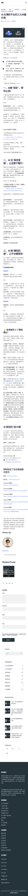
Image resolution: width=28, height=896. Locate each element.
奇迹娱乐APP (4, 813)
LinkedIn (3, 872)
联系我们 (3, 825)
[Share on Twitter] (6, 583)
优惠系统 (3, 838)
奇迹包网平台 (4, 810)
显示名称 (4, 605)
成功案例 (3, 818)
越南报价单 (4, 879)
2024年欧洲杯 (9, 665)
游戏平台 (7, 682)
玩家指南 (7, 686)
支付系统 (3, 840)
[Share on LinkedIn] (12, 583)
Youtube (3, 866)
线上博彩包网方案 (6, 815)
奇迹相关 (7, 676)
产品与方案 (4, 806)
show (17, 83)
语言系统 (3, 843)
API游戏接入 (4, 847)
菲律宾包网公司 (14, 893)
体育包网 (7, 672)
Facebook (4, 862)
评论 (3, 593)
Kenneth (5, 550)
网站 (3, 623)
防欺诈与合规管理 (6, 850)
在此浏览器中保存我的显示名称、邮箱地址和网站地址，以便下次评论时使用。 (14, 635)
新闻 (2, 820)
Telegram (3, 859)
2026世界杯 (8, 669)
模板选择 (3, 833)
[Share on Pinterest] (9, 583)
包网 (23, 781)
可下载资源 (4, 822)
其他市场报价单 (5, 883)
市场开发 (3, 845)
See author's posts (10, 554)
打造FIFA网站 (4, 808)
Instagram (4, 869)
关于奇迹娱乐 (4, 803)
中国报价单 (4, 876)
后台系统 (3, 835)
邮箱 (3, 614)
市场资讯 (13, 21)
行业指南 (7, 689)
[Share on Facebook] (3, 583)
